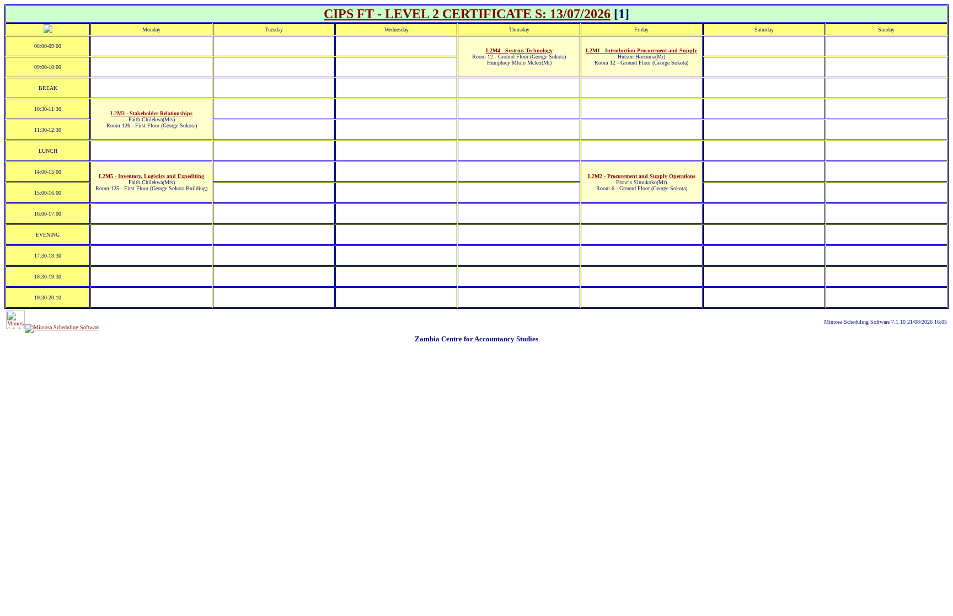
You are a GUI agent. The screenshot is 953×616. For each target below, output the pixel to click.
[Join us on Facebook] (62, 327)
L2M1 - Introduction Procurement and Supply (641, 50)
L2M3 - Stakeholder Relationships (151, 113)
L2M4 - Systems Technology (519, 50)
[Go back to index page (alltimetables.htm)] (48, 31)
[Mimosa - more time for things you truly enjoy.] (15, 327)
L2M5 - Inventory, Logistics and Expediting (151, 176)
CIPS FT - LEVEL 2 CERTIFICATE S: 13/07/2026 (467, 14)
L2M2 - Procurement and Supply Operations (641, 176)
